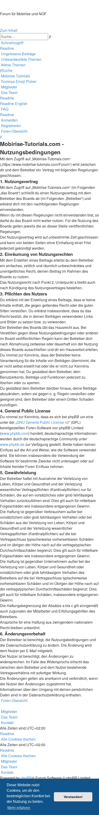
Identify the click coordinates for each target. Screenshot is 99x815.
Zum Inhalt (8, 30)
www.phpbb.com (14, 433)
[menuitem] (7, 48)
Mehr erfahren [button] (18, 808)
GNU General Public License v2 (43, 422)
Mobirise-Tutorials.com (40, 5)
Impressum (9, 24)
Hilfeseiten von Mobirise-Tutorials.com (27, 20)
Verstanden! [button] (73, 797)
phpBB (26, 777)
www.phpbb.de (12, 444)
